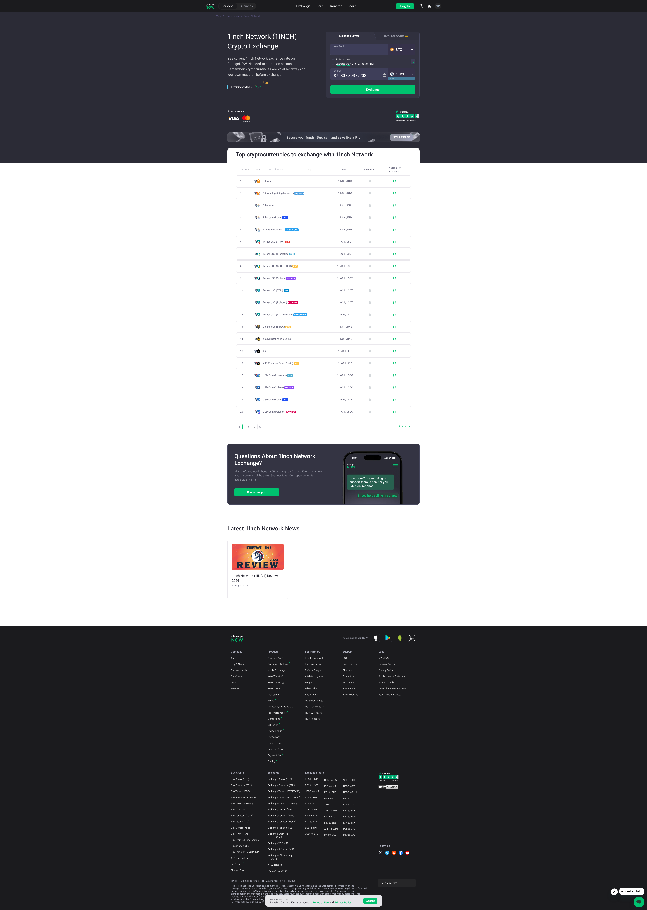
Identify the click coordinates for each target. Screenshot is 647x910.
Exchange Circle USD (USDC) (282, 803)
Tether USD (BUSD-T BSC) (280, 266)
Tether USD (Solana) (279, 278)
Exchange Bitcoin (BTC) (280, 779)
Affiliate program (314, 676)
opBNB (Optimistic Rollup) (277, 339)
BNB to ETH (311, 815)
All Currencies (275, 864)
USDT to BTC (311, 833)
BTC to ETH (311, 821)
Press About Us (239, 670)
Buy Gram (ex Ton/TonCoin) (245, 840)
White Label (311, 688)
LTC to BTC (329, 816)
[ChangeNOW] (210, 6)
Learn (352, 6)
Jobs (233, 682)
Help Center (349, 682)
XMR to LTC (330, 804)
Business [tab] (246, 6)
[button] (401, 49)
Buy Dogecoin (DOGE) (242, 815)
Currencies (233, 16)
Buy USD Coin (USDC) (242, 803)
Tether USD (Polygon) (280, 302)
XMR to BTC (311, 809)
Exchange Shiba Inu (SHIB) (281, 849)
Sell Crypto (236, 864)
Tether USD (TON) (275, 290)
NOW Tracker (274, 682)
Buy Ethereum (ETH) (241, 785)
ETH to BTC (311, 803)
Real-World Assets (277, 712)
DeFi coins (273, 725)
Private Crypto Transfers (280, 706)
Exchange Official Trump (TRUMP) (280, 857)
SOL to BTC (311, 827)
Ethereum (268, 205)
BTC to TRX (349, 810)
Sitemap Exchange (277, 871)
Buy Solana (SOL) (240, 846)
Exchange (303, 6)
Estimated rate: (343, 64)
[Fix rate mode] (384, 75)
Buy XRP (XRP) (239, 809)
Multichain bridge (314, 700)
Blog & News (237, 664)
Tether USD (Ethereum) (278, 253)
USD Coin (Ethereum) (277, 375)
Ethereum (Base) (275, 217)
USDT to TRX (330, 780)
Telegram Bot (274, 743)
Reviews (235, 688)
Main (218, 16)
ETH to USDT (350, 804)
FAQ (345, 658)
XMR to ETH (330, 810)
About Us (235, 658)
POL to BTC (349, 828)
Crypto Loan (274, 737)
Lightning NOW (275, 749)
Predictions (273, 694)
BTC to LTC (349, 798)
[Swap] (413, 61)
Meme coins (274, 718)
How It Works (350, 664)
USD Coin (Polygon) (279, 411)
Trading (271, 761)
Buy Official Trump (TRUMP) (245, 852)
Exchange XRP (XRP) (278, 843)
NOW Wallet (274, 676)
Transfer (335, 6)
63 (260, 426)
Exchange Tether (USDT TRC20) (284, 797)
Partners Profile (313, 664)
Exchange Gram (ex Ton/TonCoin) (278, 835)
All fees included (343, 59)
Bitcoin (267, 181)
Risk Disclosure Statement (392, 676)
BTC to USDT (311, 785)
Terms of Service (386, 664)
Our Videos (236, 676)
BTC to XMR (311, 779)
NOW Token (274, 688)
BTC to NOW (349, 816)
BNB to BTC (330, 798)
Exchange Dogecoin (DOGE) (282, 821)
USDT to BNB (350, 792)
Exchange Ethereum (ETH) (281, 785)
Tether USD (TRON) (276, 241)
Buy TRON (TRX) (239, 833)
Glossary (347, 670)
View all (402, 426)
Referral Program (314, 670)
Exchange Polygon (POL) (280, 827)
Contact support (256, 492)
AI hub (271, 700)
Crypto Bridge (275, 731)
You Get (338, 70)
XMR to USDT (331, 828)
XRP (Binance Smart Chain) (280, 363)
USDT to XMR (312, 791)
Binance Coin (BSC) (276, 326)
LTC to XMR (330, 786)
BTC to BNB (330, 822)
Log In (405, 6)
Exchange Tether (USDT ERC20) (284, 791)
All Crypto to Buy (239, 858)
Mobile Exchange (276, 670)
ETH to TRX (349, 822)
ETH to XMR (311, 797)
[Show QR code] (412, 638)
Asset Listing (311, 694)
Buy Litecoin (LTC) (240, 821)
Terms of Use (321, 902)
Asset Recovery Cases (389, 694)
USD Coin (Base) (275, 399)
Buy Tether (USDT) (240, 791)
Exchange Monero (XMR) (281, 809)
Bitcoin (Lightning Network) (283, 193)
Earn (320, 6)
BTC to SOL (349, 834)
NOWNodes (311, 718)
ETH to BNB (330, 792)
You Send (339, 46)
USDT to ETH (350, 786)
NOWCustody (312, 712)
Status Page (349, 688)
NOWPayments (313, 706)
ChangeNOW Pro (276, 658)
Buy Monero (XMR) (241, 827)
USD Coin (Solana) (278, 387)
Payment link (274, 755)
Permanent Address (278, 664)
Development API (314, 658)
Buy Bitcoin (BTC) (240, 779)
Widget (309, 682)
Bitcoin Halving (350, 694)
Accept (370, 900)
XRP (265, 351)
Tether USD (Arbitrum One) (284, 314)
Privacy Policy (385, 670)
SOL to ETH (349, 780)
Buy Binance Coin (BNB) (243, 797)
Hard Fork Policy (387, 682)
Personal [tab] (228, 6)
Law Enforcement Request (392, 688)
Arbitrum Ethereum (280, 229)
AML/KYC (383, 658)
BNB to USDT (331, 834)
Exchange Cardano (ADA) (281, 815)
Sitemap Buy (237, 870)
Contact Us (348, 676)
